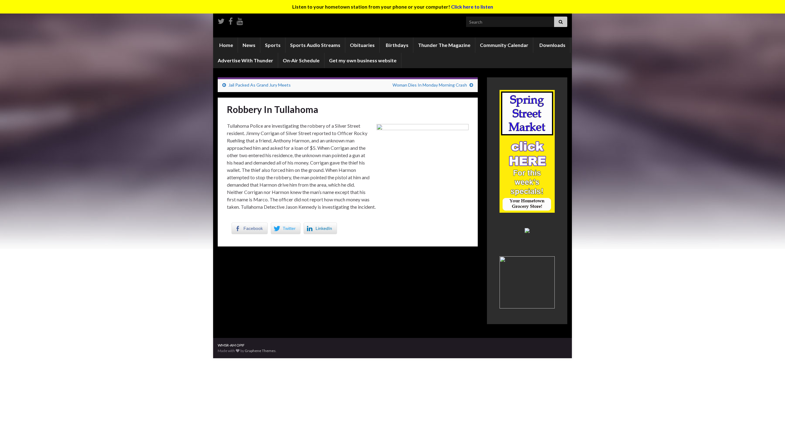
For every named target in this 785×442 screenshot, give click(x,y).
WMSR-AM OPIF (231, 345)
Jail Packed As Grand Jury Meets (259, 84)
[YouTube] (240, 20)
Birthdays (396, 45)
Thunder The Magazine (444, 45)
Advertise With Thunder (245, 60)
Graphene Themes (260, 350)
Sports (273, 45)
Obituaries (362, 45)
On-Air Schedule (301, 60)
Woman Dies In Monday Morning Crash (429, 84)
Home (225, 45)
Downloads (551, 45)
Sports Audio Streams (315, 45)
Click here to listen (472, 7)
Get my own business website (362, 60)
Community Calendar (504, 45)
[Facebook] (230, 20)
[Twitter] (221, 20)
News (249, 45)
